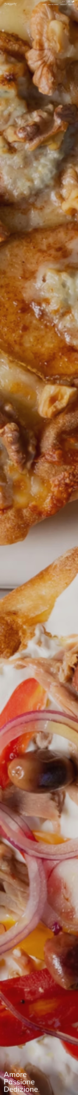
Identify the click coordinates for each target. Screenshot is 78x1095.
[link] (73, 1)
